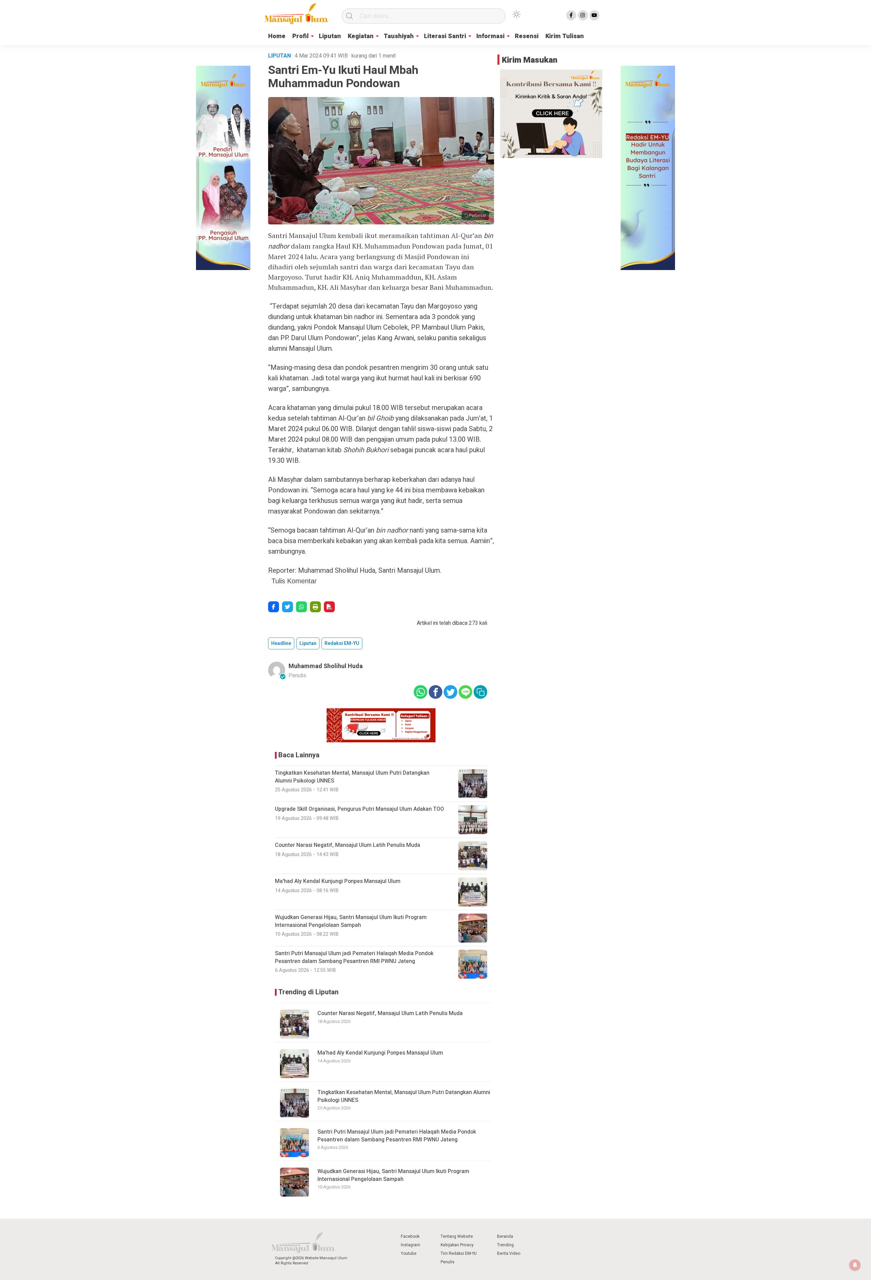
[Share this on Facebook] (273, 606)
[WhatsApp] (301, 606)
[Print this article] (315, 606)
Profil (300, 36)
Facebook (410, 1236)
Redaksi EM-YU (342, 643)
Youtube (408, 1253)
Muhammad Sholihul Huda (326, 666)
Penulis (448, 1262)
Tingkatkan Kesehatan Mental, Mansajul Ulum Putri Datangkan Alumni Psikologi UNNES (403, 1096)
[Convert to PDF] (329, 606)
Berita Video (508, 1253)
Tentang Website (457, 1236)
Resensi (527, 36)
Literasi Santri (445, 36)
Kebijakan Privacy (457, 1245)
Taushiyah (399, 36)
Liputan (330, 36)
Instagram (410, 1245)
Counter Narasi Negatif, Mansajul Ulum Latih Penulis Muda (390, 1013)
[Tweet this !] (287, 606)
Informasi (490, 36)
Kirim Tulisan (564, 36)
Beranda (505, 1236)
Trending (505, 1245)
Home (276, 36)
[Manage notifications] (855, 1265)
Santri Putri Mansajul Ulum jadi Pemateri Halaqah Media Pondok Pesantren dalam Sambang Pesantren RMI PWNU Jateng (396, 1135)
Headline (281, 643)
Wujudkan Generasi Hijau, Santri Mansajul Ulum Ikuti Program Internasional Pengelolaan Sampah (393, 1175)
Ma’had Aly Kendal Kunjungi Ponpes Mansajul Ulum (380, 1053)
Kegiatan (361, 36)
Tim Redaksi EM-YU (459, 1253)
